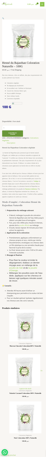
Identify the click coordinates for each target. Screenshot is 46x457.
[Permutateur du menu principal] (42, 4)
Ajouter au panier (12, 133)
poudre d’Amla (24, 225)
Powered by (8, 455)
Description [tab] (11, 143)
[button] (3, 18)
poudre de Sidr (16, 268)
